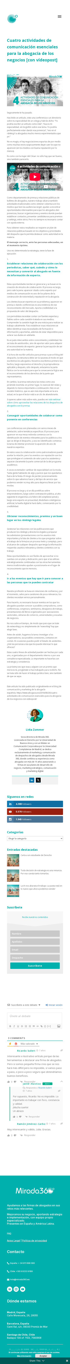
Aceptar (43, 1355)
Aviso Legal (13, 1240)
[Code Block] (37, 1026)
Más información (24, 1356)
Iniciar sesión (55, 1004)
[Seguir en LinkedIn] (9, 1289)
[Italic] (14, 1026)
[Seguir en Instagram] (16, 1289)
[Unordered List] (30, 1026)
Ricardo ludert (45, 1087)
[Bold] (10, 1026)
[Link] (41, 1026)
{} (45, 1026)
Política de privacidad (34, 1240)
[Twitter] (38, 780)
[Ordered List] (26, 1026)
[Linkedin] (31, 780)
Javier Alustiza (32, 1083)
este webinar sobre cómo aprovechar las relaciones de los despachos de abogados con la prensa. (35, 402)
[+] (49, 1026)
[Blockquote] (33, 1026)
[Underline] (18, 1026)
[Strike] (22, 1026)
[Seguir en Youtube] (22, 1289)
